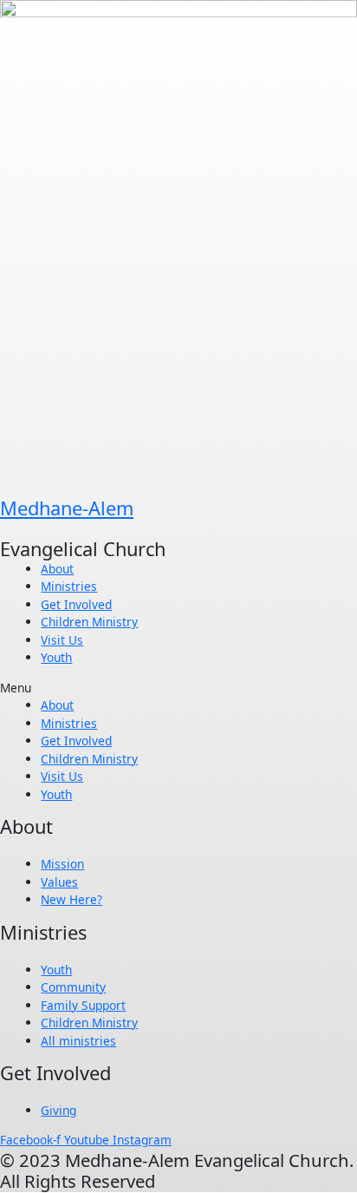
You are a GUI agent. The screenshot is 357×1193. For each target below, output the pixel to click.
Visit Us (62, 640)
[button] (178, 688)
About (57, 568)
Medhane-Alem (66, 508)
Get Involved (76, 604)
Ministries (69, 586)
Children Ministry (89, 621)
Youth (56, 657)
